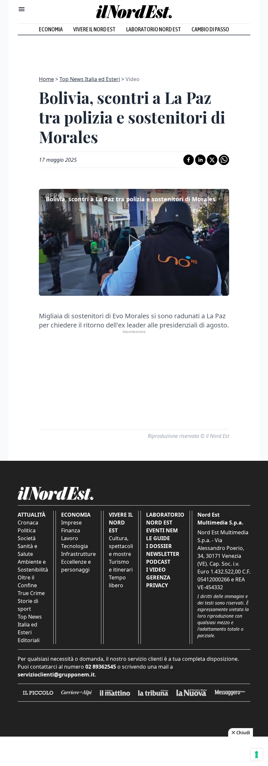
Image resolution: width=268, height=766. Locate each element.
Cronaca (28, 522)
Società (27, 538)
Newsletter (162, 554)
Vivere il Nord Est (94, 29)
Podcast (158, 561)
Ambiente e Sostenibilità (33, 565)
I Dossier (159, 546)
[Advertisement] (134, 51)
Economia (51, 29)
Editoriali (29, 640)
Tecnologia (74, 546)
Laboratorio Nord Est (153, 29)
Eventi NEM (162, 530)
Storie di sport (28, 604)
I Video (156, 569)
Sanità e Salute (27, 550)
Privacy (157, 585)
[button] (134, 242)
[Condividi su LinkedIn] (200, 160)
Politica (27, 530)
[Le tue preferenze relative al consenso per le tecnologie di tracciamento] (256, 754)
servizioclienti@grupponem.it (56, 674)
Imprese (71, 522)
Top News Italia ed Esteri (89, 79)
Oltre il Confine (27, 581)
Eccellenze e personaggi (76, 565)
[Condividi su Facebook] (188, 160)
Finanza (70, 530)
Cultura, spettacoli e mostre (121, 546)
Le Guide (158, 538)
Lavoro (69, 538)
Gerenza (158, 577)
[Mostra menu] (21, 9)
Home (46, 79)
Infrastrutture (78, 554)
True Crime (31, 593)
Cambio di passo (210, 29)
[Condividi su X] (212, 160)
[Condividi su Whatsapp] (224, 160)
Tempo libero (117, 581)
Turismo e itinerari (121, 565)
